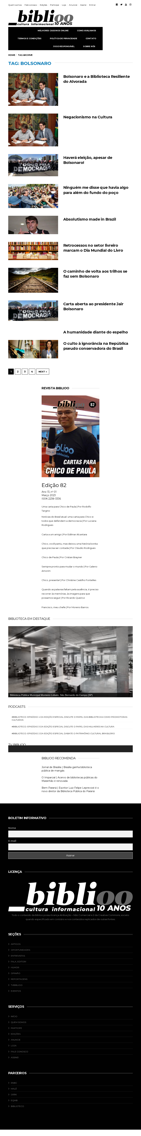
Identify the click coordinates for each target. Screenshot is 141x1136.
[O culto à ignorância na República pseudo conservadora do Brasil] (33, 349)
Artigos (15, 944)
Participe (54, 5)
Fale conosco (31, 5)
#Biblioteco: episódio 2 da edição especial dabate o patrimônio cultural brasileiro (63, 733)
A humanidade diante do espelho (95, 332)
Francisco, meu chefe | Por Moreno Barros (65, 607)
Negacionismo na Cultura (87, 117)
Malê (14, 1088)
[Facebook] (117, 4)
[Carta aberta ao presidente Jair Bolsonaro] (33, 310)
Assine (83, 5)
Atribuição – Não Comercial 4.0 (77, 915)
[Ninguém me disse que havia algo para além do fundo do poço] (33, 196)
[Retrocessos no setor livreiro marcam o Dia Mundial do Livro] (33, 251)
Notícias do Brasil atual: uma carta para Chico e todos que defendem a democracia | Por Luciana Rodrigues (69, 521)
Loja (64, 5)
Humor (15, 967)
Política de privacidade (63, 38)
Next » (43, 371)
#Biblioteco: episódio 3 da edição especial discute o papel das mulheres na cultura (63, 726)
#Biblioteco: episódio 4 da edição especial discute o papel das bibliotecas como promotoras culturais (69, 718)
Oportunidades (20, 950)
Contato (91, 38)
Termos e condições (29, 38)
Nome (12, 828)
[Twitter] (121, 4)
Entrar (92, 5)
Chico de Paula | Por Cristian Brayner (62, 557)
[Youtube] (126, 4)
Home (11, 55)
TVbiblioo (17, 985)
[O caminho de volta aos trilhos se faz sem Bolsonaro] (33, 280)
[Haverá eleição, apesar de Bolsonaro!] (33, 165)
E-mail (12, 840)
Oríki (14, 1094)
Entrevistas (18, 955)
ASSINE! (15, 1057)
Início (14, 1016)
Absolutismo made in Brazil (89, 219)
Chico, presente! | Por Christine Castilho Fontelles (69, 580)
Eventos (16, 991)
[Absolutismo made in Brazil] (33, 225)
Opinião (15, 973)
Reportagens (19, 979)
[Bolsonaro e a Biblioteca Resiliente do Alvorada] (33, 89)
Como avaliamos (86, 30)
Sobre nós (89, 46)
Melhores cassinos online (53, 30)
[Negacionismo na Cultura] (33, 130)
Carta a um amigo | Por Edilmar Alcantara (64, 534)
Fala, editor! (18, 961)
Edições (43, 5)
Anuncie (73, 5)
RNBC (14, 1083)
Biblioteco (17, 1106)
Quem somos (15, 5)
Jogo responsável (64, 46)
